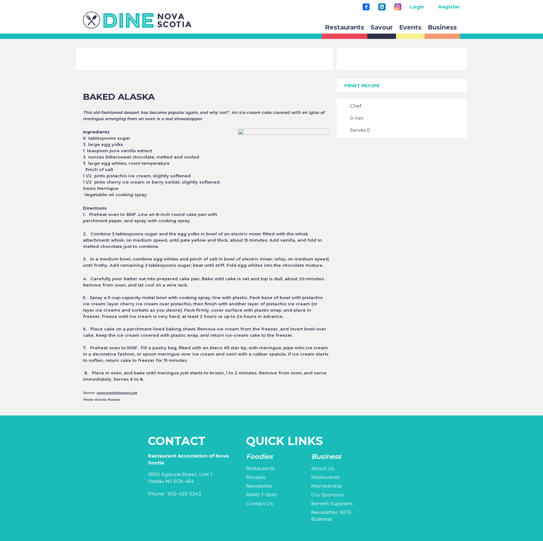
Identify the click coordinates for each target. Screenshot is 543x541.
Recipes (255, 477)
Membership (326, 486)
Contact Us (259, 503)
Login (417, 7)
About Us (322, 468)
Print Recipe (362, 85)
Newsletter (259, 486)
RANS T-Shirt (261, 495)
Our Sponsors (327, 495)
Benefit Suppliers (332, 503)
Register (449, 7)
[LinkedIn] (381, 6)
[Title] (366, 6)
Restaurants (260, 468)
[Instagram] (397, 6)
